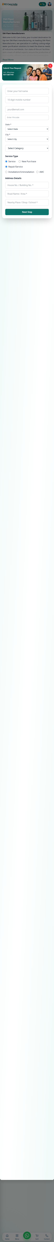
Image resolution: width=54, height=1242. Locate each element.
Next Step (27, 212)
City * (7, 134)
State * (8, 124)
